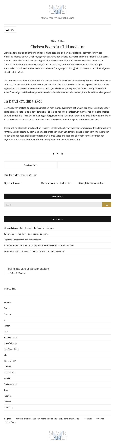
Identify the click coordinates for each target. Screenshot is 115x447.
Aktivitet (7, 302)
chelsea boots (26, 107)
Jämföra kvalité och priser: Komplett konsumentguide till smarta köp (47, 418)
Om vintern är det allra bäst (56, 183)
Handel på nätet (11, 337)
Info (5, 355)
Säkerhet (7, 396)
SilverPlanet (11, 422)
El (4, 320)
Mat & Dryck (9, 372)
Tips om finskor (12, 183)
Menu (11, 29)
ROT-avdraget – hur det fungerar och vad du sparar (26, 234)
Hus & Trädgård (10, 343)
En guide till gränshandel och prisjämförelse (22, 239)
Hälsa (6, 331)
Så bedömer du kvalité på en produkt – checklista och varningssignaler (34, 251)
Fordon (7, 326)
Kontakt (88, 418)
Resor (6, 390)
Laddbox (7, 366)
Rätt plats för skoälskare (91, 183)
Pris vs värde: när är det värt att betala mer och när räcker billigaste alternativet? (39, 245)
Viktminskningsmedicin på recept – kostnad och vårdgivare (29, 228)
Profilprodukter (10, 384)
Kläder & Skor (58, 41)
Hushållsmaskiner (11, 349)
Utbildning (8, 407)
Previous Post (31, 165)
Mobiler (7, 378)
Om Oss (100, 418)
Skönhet (7, 401)
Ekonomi (7, 314)
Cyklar (6, 308)
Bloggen (7, 418)
